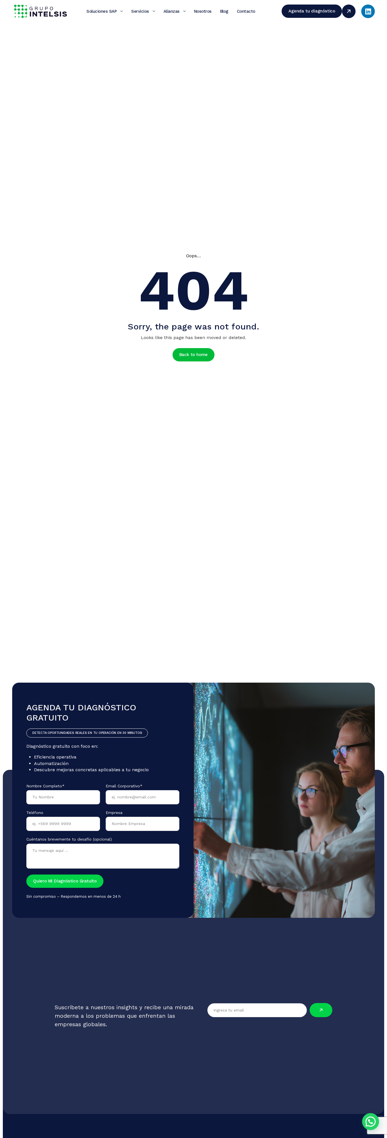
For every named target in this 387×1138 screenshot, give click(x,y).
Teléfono (34, 812)
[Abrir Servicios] (154, 11)
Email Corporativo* (124, 786)
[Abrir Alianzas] (184, 11)
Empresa (114, 812)
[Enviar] (321, 1010)
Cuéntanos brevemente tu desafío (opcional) (69, 839)
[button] (370, 1121)
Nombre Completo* (45, 786)
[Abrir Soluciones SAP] (121, 11)
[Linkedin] (368, 11)
